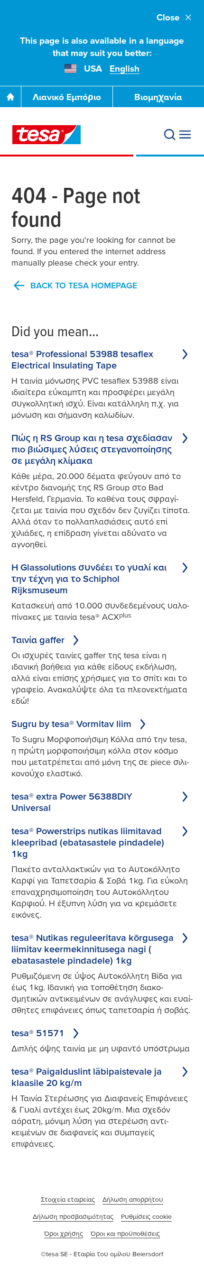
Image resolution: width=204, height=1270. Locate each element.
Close (168, 17)
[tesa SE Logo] (46, 134)
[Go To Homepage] (10, 96)
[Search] (169, 134)
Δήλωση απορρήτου (132, 1199)
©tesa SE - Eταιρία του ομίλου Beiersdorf (102, 1254)
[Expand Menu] (185, 134)
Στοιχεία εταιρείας (68, 1199)
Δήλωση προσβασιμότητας (73, 1216)
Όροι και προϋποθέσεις (125, 1233)
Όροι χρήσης (63, 1233)
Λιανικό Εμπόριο (67, 97)
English (124, 69)
